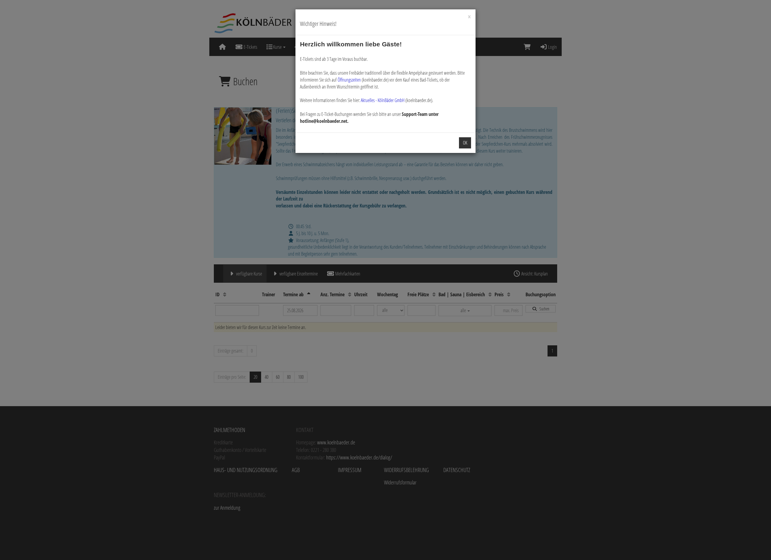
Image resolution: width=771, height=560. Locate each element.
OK (465, 142)
